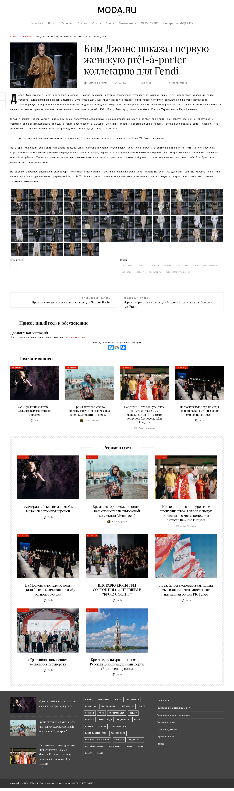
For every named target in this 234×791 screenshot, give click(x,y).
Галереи (67, 23)
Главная (14, 36)
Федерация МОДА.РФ (178, 23)
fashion (89, 726)
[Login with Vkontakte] (123, 347)
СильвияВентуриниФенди (178, 272)
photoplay (90, 706)
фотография (115, 746)
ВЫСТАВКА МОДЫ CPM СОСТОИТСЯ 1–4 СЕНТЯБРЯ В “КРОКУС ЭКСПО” (117, 589)
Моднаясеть (123, 720)
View (32, 383)
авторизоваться (75, 337)
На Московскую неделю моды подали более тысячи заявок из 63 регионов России (199, 411)
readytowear (183, 265)
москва (141, 746)
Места (137, 720)
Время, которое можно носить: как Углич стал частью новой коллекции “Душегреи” (89, 411)
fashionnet (128, 265)
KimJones (154, 265)
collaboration (118, 726)
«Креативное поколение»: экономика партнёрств (48, 661)
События (89, 713)
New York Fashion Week (97, 740)
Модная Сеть (135, 740)
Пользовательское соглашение (174, 715)
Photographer (108, 706)
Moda (101, 713)
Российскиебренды (94, 746)
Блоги (52, 23)
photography (127, 706)
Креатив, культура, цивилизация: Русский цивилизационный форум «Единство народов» (117, 664)
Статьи (83, 23)
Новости (37, 23)
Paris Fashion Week (95, 733)
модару (140, 272)
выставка (119, 740)
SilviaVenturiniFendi (206, 265)
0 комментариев (178, 82)
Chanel (129, 746)
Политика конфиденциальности (174, 707)
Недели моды (105, 720)
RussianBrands (116, 713)
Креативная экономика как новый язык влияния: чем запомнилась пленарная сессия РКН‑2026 (186, 589)
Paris (100, 753)
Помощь (160, 743)
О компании (163, 700)
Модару (133, 713)
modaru (167, 265)
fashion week (118, 733)
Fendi (142, 265)
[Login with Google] (117, 347)
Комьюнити (127, 23)
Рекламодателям (166, 722)
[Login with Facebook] (111, 347)
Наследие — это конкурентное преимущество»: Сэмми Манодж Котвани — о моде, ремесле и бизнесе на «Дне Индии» (144, 414)
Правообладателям (167, 729)
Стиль (96, 23)
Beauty (88, 753)
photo (142, 706)
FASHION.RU (149, 23)
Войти (110, 23)
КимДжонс (126, 272)
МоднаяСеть (155, 272)
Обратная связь (166, 736)
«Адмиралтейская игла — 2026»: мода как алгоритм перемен (35, 411)
